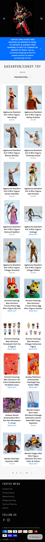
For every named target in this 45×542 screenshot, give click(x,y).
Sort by (22, 72)
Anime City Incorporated (16, 528)
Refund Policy (8, 496)
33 (27, 473)
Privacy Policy (8, 493)
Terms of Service (9, 504)
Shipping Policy (9, 500)
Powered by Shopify (33, 528)
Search (5, 508)
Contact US (7, 489)
